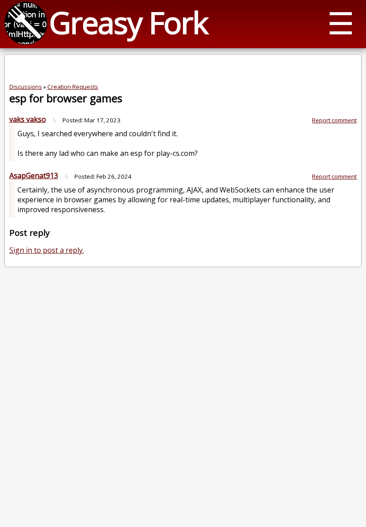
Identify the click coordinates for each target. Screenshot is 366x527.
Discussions (25, 87)
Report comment (334, 120)
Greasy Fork (128, 22)
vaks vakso (27, 119)
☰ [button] (340, 22)
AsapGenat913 (33, 175)
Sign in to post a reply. (46, 250)
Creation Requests (72, 87)
